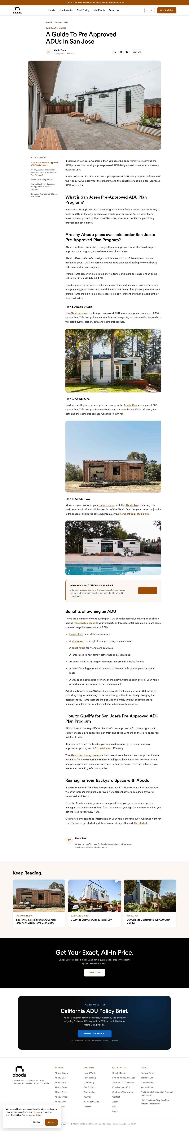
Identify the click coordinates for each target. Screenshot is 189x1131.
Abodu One (130, 405)
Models (51, 10)
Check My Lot (166, 10)
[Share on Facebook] (127, 51)
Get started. (141, 823)
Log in (115, 1111)
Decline (36, 1122)
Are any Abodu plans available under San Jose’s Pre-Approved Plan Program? (44, 172)
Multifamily (99, 10)
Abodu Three (61, 1092)
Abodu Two (131, 505)
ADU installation (102, 748)
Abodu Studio (61, 1073)
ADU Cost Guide (91, 1102)
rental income (106, 505)
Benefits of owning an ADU (42, 180)
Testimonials (89, 1092)
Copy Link (137, 52)
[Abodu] (17, 10)
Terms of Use (147, 1078)
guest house (78, 648)
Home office (76, 634)
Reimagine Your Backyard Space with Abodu (44, 195)
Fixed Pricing (83, 10)
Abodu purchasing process (85, 755)
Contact (116, 1097)
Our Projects (89, 1087)
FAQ (114, 1107)
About (115, 1102)
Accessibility (147, 1087)
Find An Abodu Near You (123, 1078)
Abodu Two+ (61, 1087)
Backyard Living (61, 22)
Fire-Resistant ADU (121, 1087)
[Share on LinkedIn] (114, 51)
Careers (87, 1107)
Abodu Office (61, 1102)
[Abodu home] (19, 1071)
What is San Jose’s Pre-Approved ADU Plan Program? (44, 164)
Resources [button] (114, 10)
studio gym (143, 514)
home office (126, 514)
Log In (149, 10)
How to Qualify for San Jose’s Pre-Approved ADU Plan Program (43, 186)
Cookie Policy (147, 1083)
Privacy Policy (147, 1073)
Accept (51, 1122)
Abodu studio (78, 313)
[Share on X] (120, 51)
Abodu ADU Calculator (123, 1083)
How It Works (65, 10)
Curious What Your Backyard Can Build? (94, 3)
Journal (49, 22)
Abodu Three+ (61, 1097)
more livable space (84, 623)
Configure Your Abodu (122, 1092)
